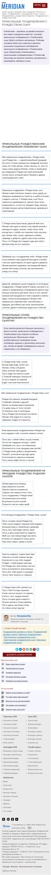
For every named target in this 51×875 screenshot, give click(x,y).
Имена (5, 781)
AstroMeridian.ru (19, 825)
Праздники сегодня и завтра (13, 751)
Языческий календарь (10, 766)
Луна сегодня (32, 720)
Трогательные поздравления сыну (19, 637)
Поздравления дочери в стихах (17, 632)
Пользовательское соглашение (30, 866)
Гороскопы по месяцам (11, 731)
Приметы (6, 804)
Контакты (14, 866)
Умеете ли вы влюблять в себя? (18, 693)
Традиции (6, 800)
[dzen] (17, 820)
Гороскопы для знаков (11, 735)
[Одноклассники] (23, 649)
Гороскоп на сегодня (10, 720)
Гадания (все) (32, 755)
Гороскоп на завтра (10, 724)
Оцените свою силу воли (15, 709)
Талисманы (7, 807)
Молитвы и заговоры (10, 796)
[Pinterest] (34, 649)
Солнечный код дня (35, 762)
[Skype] (37, 649)
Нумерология (8, 789)
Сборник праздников (10, 773)
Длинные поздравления (30, 634)
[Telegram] (27, 649)
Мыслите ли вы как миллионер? (18, 701)
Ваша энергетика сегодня (15, 664)
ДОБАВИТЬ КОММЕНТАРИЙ (19, 655)
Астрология (7, 785)
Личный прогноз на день (15, 668)
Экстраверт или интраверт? (16, 705)
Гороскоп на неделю (10, 728)
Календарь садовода (35, 735)
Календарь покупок (35, 739)
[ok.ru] (12, 820)
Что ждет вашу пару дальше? (17, 697)
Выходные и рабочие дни (12, 755)
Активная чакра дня (13, 673)
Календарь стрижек (35, 731)
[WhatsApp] (30, 649)
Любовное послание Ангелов (17, 681)
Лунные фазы (32, 728)
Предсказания (33, 766)
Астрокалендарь (9, 739)
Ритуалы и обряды (9, 792)
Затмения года (33, 743)
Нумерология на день (35, 773)
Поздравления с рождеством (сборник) (18, 16)
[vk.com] (3, 820)
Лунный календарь (34, 724)
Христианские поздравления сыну (19, 640)
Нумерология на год (35, 769)
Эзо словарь (7, 811)
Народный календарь (10, 762)
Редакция (6, 866)
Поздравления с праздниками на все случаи (26, 14)
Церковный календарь (11, 758)
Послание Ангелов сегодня (16, 677)
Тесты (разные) (33, 758)
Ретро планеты (8, 743)
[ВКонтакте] (20, 649)
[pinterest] (8, 820)
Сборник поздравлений (11, 769)
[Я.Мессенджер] (16, 649)
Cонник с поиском (34, 751)
